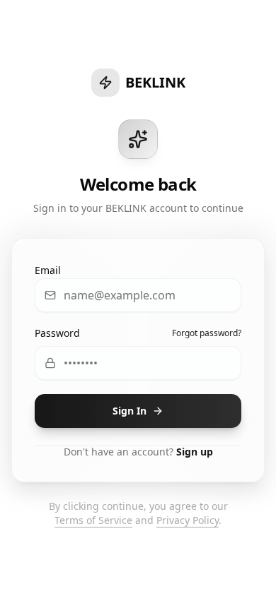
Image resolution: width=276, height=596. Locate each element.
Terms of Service (93, 520)
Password (57, 333)
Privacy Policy (187, 520)
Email (48, 270)
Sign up (194, 451)
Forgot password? (206, 333)
